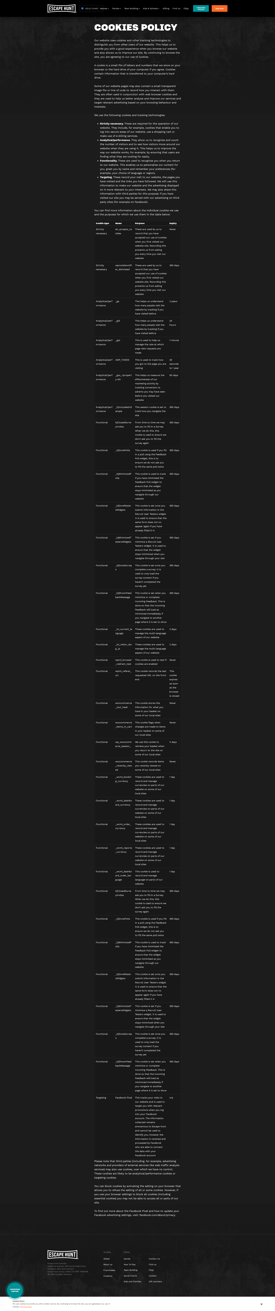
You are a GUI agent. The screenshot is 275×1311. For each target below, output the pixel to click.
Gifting (166, 8)
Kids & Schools (150, 8)
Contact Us (154, 1259)
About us (107, 1264)
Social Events (130, 1276)
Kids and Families (132, 1281)
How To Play (129, 1264)
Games (104, 8)
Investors (107, 1276)
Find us (152, 1264)
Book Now (220, 9)
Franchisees (109, 1270)
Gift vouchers (155, 1281)
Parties (115, 8)
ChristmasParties (201, 8)
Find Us (176, 8)
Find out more (26, 1307)
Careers (152, 1276)
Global (106, 1259)
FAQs (186, 8)
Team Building (131, 8)
